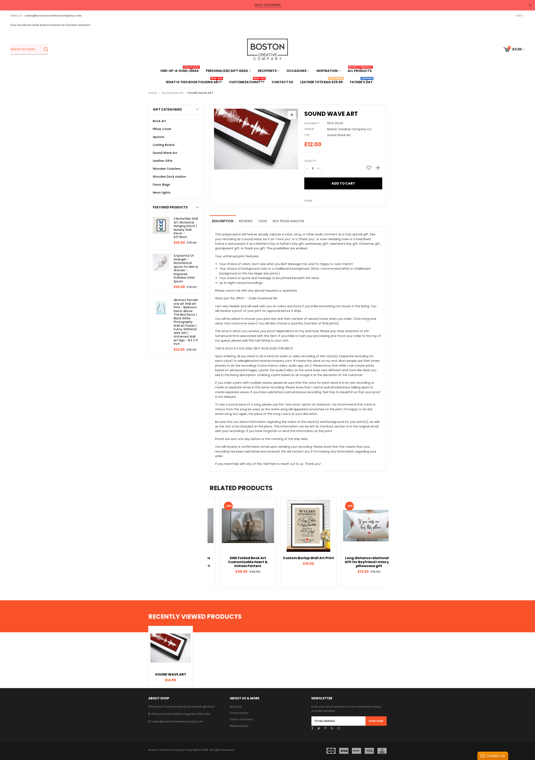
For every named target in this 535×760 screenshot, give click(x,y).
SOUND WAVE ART (170, 674)
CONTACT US (282, 82)
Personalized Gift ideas (227, 71)
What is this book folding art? (194, 81)
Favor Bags (161, 184)
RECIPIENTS (267, 71)
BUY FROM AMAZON (288, 221)
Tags (262, 221)
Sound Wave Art (172, 93)
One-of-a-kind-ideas (179, 70)
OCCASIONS (297, 71)
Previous (202, 542)
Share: (308, 201)
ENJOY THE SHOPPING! (268, 5)
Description (222, 221)
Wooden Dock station (169, 177)
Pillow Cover (162, 129)
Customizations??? (247, 81)
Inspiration (327, 71)
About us (236, 707)
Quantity (310, 161)
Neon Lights (161, 192)
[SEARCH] (46, 49)
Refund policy (239, 726)
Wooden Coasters (167, 169)
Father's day (361, 81)
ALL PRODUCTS (360, 70)
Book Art (159, 121)
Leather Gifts (162, 161)
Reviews (246, 221)
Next (394, 542)
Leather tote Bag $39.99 (321, 81)
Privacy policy (239, 713)
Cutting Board (163, 145)
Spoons (158, 137)
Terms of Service (241, 719)
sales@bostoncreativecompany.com (177, 721)
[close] (530, 5)
